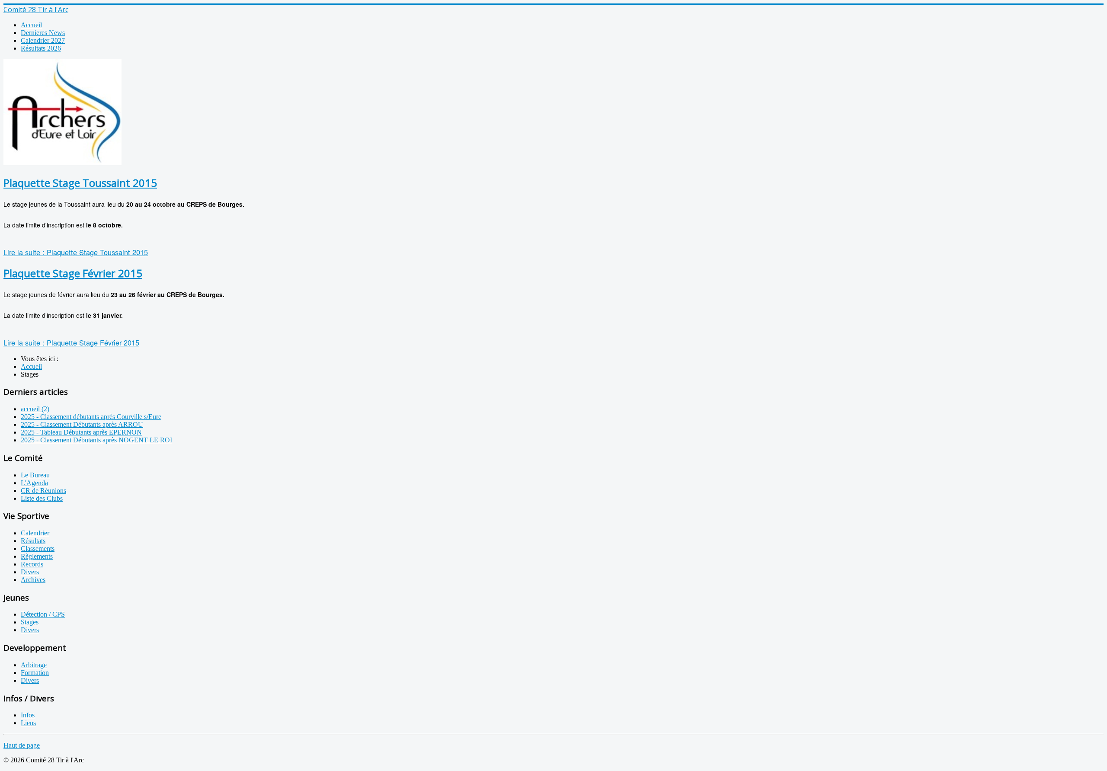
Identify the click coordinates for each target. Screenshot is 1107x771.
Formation (35, 672)
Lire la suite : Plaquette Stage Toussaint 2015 (75, 252)
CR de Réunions (43, 490)
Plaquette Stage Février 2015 (72, 273)
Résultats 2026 (41, 48)
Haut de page (21, 745)
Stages (29, 622)
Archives (33, 579)
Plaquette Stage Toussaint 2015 (80, 183)
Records (32, 564)
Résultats (33, 540)
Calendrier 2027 (43, 40)
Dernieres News (43, 32)
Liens (28, 722)
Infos (28, 715)
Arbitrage (34, 665)
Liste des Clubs (42, 498)
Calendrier (35, 533)
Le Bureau (35, 475)
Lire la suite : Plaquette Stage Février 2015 (71, 342)
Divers (30, 572)
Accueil (31, 25)
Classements (37, 548)
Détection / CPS (43, 614)
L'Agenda (34, 482)
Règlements (37, 556)
